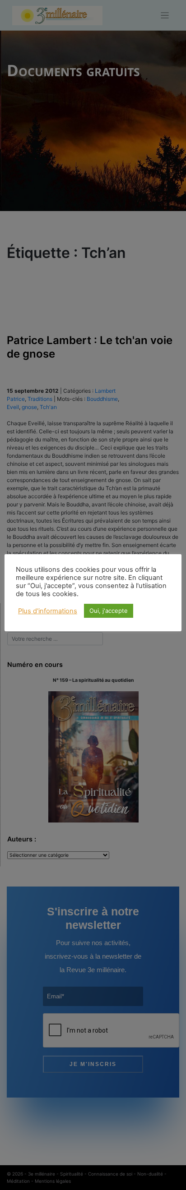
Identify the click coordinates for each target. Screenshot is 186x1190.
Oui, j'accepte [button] (108, 610)
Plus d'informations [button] (47, 611)
